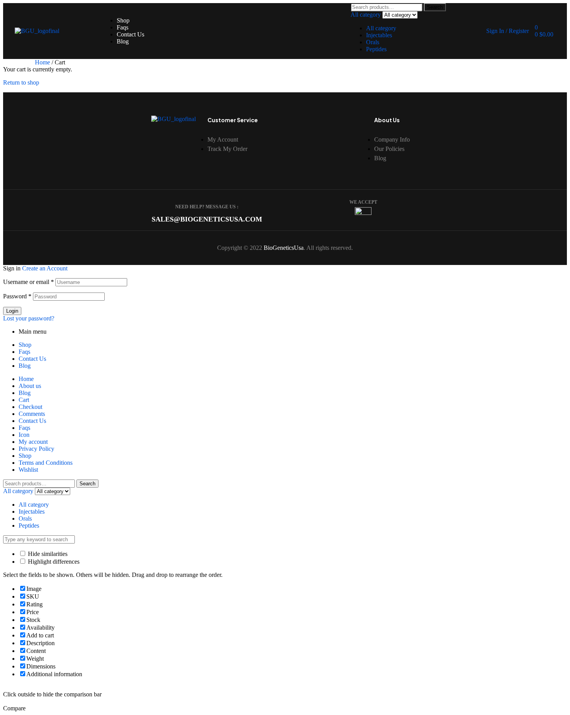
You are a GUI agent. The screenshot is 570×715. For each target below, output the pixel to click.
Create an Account (44, 268)
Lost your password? (28, 318)
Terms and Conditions (46, 462)
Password (17, 296)
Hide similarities (46, 554)
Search (435, 7)
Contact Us (32, 358)
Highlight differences (52, 561)
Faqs (24, 351)
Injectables (379, 35)
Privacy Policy (36, 448)
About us (30, 386)
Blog (25, 365)
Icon (24, 434)
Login (12, 311)
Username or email (28, 282)
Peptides (376, 49)
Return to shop (21, 82)
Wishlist (28, 469)
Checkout (30, 406)
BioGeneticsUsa (284, 247)
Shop (25, 344)
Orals (372, 42)
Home (42, 62)
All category (381, 28)
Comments (32, 413)
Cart (24, 399)
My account (33, 441)
